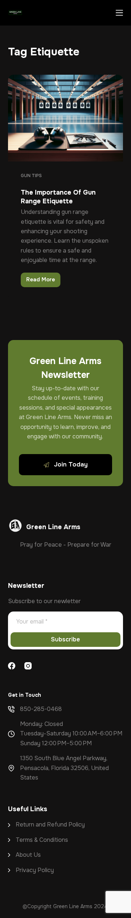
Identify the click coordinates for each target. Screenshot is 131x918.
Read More (43, 281)
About (24, 855)
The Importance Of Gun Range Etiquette (58, 196)
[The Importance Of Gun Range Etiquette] (65, 118)
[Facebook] (11, 665)
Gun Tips (31, 176)
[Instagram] (28, 665)
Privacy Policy (35, 870)
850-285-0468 (41, 709)
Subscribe (65, 639)
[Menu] (119, 12)
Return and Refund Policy (50, 824)
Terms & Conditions (42, 840)
